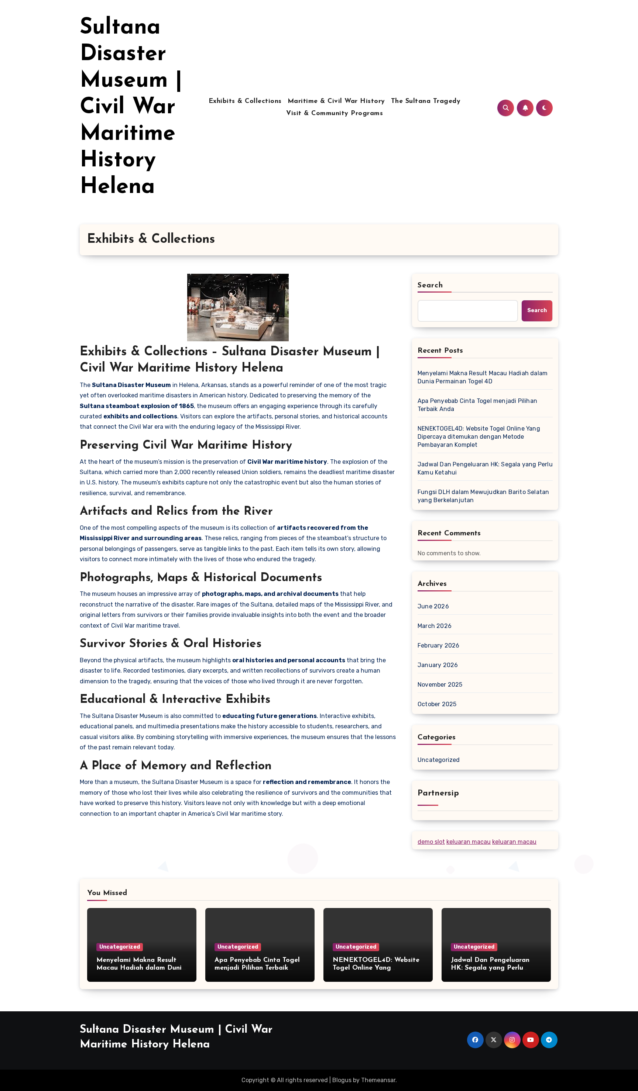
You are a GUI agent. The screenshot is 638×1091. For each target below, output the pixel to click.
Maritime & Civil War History (336, 101)
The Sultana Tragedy (426, 101)
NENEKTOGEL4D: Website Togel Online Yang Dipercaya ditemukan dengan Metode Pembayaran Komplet (479, 436)
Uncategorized (439, 759)
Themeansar (378, 1080)
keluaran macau (468, 841)
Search (430, 285)
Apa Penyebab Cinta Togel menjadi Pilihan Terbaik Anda (477, 404)
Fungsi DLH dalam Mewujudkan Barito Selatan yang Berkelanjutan (483, 496)
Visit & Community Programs (334, 113)
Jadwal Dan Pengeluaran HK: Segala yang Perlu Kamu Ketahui (485, 468)
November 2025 (440, 684)
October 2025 (437, 704)
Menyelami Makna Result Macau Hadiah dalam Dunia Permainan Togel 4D (483, 377)
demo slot (431, 841)
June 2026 (433, 606)
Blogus (341, 1080)
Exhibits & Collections (245, 101)
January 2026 (438, 665)
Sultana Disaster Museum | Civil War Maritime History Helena (131, 107)
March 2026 (435, 625)
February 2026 (439, 645)
